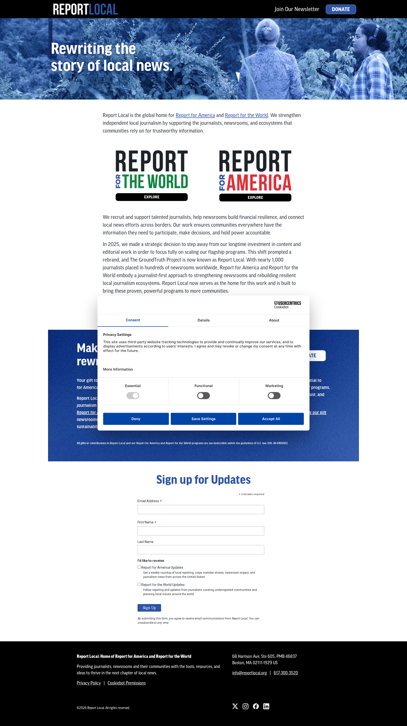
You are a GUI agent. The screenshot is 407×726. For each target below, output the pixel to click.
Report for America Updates (162, 567)
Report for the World (246, 115)
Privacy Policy (89, 682)
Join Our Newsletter (297, 9)
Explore (151, 197)
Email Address (150, 502)
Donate (341, 9)
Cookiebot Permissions (127, 682)
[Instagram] (245, 706)
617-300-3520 (286, 672)
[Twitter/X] (235, 706)
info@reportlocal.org (249, 672)
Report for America (195, 115)
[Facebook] (255, 706)
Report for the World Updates (163, 585)
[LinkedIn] (266, 706)
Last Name (146, 542)
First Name (147, 523)
